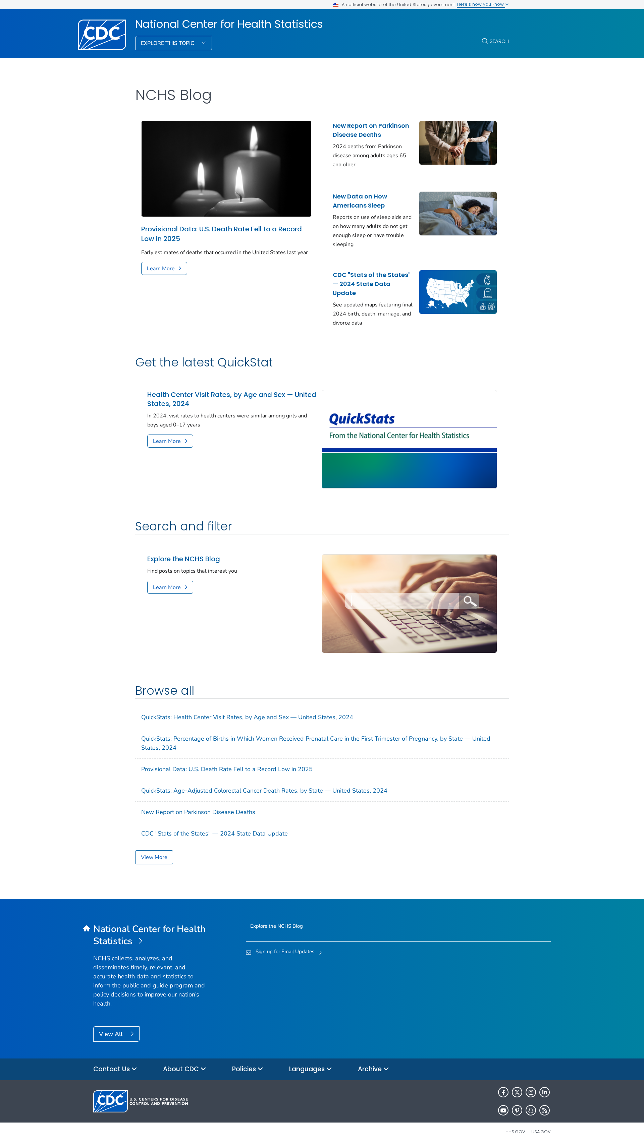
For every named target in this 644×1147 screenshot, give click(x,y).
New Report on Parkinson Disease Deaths (371, 130)
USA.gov (541, 1132)
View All (111, 1034)
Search (499, 41)
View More (154, 857)
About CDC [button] (182, 1069)
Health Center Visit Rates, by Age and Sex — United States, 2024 (231, 399)
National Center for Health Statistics (229, 24)
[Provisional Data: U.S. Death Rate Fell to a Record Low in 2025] (226, 168)
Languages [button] (307, 1069)
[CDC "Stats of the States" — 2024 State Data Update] (458, 291)
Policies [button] (245, 1069)
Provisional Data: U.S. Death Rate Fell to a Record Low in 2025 (221, 233)
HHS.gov (515, 1132)
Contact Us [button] (112, 1069)
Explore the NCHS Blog (183, 559)
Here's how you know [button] (481, 4)
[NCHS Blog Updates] (409, 603)
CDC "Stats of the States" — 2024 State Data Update (372, 284)
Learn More (161, 268)
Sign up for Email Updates (285, 951)
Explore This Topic (168, 43)
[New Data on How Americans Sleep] (458, 213)
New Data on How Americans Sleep (360, 201)
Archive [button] (370, 1069)
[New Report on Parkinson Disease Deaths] (458, 142)
